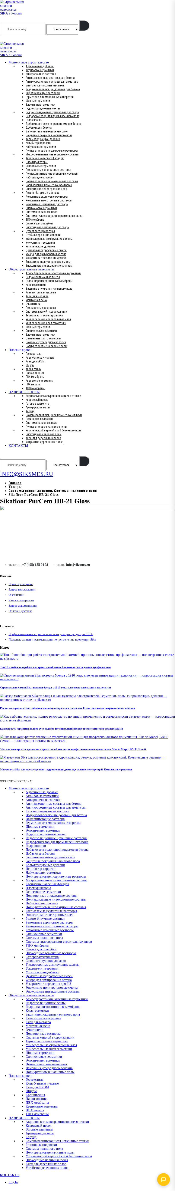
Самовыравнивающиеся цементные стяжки (54, 415)
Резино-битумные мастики (43, 192)
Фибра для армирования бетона (46, 254)
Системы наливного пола (41, 212)
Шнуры (30, 365)
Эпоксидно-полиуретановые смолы (48, 261)
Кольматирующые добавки (43, 139)
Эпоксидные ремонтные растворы (47, 227)
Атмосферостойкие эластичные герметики (53, 273)
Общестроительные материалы (31, 269)
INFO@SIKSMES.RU (16, 38)
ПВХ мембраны (35, 376)
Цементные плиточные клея (43, 338)
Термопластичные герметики (44, 315)
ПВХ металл (33, 384)
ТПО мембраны (35, 219)
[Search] (84, 25)
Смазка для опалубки (39, 223)
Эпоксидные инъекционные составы (49, 265)
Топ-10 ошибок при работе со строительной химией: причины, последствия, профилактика (55, 667)
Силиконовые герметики (41, 208)
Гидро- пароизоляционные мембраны (49, 281)
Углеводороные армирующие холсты (49, 238)
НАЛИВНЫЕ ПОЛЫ (24, 392)
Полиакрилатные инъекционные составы (52, 173)
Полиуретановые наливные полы (46, 346)
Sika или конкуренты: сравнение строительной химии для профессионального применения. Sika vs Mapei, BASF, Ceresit (73, 749)
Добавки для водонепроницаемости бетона (54, 123)
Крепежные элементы (39, 380)
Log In (13, 1182)
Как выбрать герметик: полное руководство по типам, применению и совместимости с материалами (61, 728)
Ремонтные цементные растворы (47, 204)
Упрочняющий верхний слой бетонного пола (53, 430)
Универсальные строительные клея (48, 319)
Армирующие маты (38, 407)
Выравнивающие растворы (43, 93)
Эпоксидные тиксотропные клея (46, 189)
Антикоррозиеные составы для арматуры (52, 81)
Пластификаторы (37, 162)
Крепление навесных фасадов (45, 158)
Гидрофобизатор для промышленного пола (52, 116)
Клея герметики (36, 284)
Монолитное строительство (29, 62)
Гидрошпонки (34, 120)
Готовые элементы (38, 403)
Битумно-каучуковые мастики (45, 85)
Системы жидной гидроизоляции (46, 311)
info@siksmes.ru (78, 564)
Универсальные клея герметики (46, 323)
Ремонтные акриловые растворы (47, 196)
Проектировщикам (21, 584)
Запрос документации (23, 605)
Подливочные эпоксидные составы (48, 169)
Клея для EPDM (35, 361)
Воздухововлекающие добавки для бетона (53, 89)
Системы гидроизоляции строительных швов (54, 215)
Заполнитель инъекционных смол (47, 131)
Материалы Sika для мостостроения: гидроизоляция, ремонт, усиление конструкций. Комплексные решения (66, 769)
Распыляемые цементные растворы (49, 185)
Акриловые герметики (40, 70)
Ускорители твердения (40, 242)
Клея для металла (37, 296)
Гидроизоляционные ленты (43, 108)
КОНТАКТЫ (18, 445)
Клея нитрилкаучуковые (41, 292)
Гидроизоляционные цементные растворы (52, 112)
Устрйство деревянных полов (44, 442)
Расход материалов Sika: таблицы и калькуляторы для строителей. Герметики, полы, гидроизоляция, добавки (67, 708)
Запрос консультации (22, 589)
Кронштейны (33, 369)
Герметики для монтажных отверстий (50, 97)
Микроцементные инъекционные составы (52, 154)
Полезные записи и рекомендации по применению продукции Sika (52, 639)
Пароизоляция (35, 373)
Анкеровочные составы (41, 74)
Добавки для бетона (39, 127)
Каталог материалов (21, 600)
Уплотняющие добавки (40, 246)
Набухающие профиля (39, 177)
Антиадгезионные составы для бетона (50, 77)
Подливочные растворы (41, 307)
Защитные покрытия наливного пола (49, 135)
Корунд (30, 411)
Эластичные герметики (40, 104)
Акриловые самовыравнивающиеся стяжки (53, 396)
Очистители (33, 304)
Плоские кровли (20, 350)
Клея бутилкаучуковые (40, 357)
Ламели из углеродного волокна (46, 342)
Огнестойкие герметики (41, 166)
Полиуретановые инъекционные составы (52, 181)
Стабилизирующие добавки (43, 235)
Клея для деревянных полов (43, 438)
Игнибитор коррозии (38, 143)
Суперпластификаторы (40, 231)
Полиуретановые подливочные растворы (52, 150)
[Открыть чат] (163, 1179)
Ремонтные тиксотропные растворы (49, 200)
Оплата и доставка (20, 611)
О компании (16, 594)
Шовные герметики (38, 100)
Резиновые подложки (39, 419)
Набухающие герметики (41, 146)
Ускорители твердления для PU (46, 258)
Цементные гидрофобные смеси (46, 250)
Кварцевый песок (37, 399)
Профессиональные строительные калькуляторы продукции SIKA (51, 634)
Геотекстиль (33, 353)
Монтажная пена (36, 300)
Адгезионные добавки (40, 66)
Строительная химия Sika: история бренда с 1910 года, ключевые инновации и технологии (55, 687)
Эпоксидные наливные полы (43, 434)
